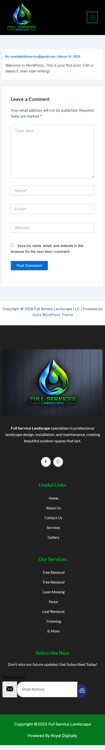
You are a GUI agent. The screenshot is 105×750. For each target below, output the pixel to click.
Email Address (14, 677)
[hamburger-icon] (92, 17)
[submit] (82, 690)
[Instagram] (58, 462)
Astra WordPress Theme (52, 315)
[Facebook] (46, 462)
